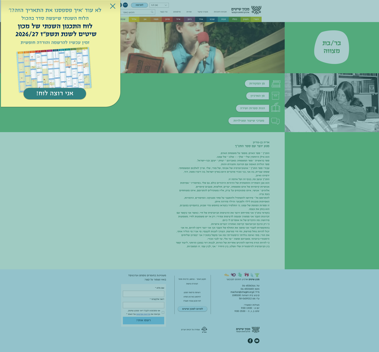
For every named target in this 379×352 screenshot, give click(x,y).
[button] (112, 6)
